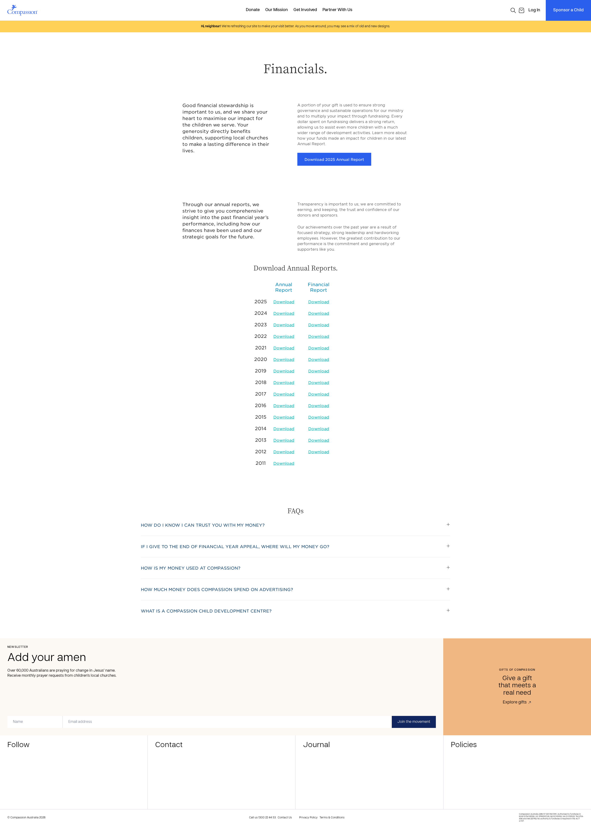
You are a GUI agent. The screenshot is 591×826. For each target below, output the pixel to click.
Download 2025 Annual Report (334, 159)
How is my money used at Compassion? (190, 568)
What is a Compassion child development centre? (206, 610)
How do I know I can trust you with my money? (203, 525)
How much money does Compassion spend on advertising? (217, 589)
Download (283, 301)
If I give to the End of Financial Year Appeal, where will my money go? (235, 546)
